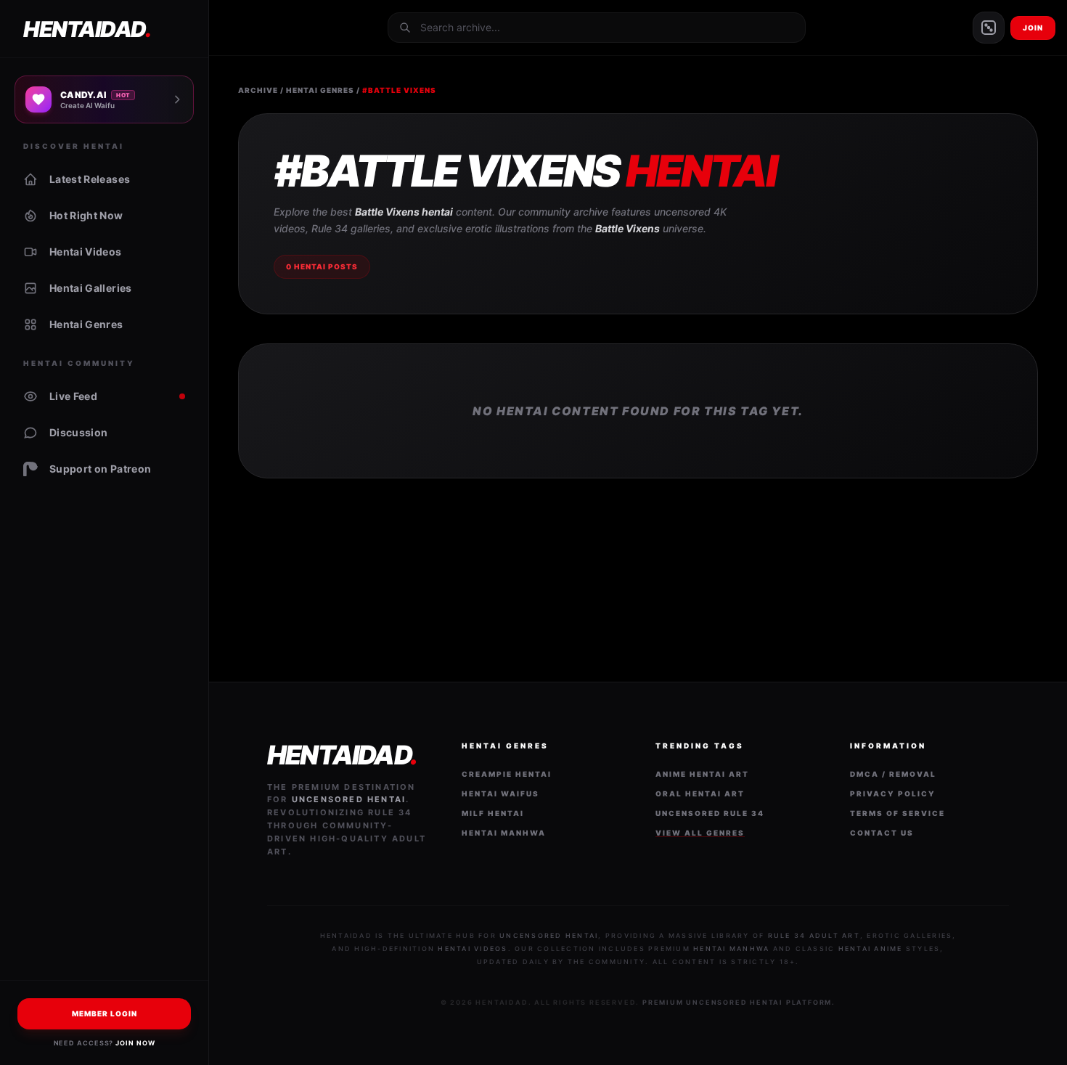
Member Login (104, 1013)
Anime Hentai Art (702, 774)
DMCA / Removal (893, 774)
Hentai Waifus (500, 793)
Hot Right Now (86, 215)
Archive (258, 90)
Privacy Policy (893, 793)
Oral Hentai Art (700, 793)
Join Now (135, 1043)
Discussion (78, 432)
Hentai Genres (86, 324)
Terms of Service (897, 813)
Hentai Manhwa (504, 832)
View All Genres (700, 832)
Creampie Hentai (507, 774)
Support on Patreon (100, 468)
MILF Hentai (493, 813)
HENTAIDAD (86, 29)
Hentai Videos (85, 251)
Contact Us (882, 832)
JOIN (1033, 27)
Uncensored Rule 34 (709, 813)
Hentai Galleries (90, 288)
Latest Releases (89, 179)
